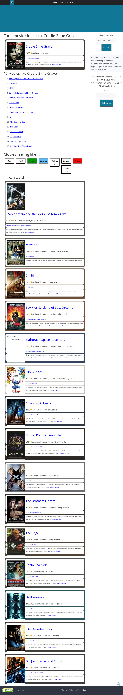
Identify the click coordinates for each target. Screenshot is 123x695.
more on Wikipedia (56, 64)
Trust (21, 161)
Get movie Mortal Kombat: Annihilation (35, 447)
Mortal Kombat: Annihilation (21, 112)
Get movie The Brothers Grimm (33, 512)
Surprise (43, 161)
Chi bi (11, 88)
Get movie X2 (29, 480)
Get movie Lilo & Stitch (31, 383)
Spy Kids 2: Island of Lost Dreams (23, 93)
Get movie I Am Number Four (33, 640)
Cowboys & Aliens (16, 107)
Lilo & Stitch (14, 103)
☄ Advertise (81, 690)
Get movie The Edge (31, 544)
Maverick (13, 83)
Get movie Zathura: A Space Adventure (35, 351)
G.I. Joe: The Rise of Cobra (22, 146)
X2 (10, 117)
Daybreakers (15, 136)
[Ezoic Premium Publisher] (7, 691)
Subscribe (106, 103)
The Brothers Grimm (19, 122)
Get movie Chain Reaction (32, 576)
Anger (77, 161)
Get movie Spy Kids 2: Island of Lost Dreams (36, 319)
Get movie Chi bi (30, 287)
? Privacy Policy (67, 690)
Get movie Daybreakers (31, 608)
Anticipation (66, 169)
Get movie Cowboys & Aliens (33, 415)
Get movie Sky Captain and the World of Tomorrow (18, 225)
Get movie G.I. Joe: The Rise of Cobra (35, 672)
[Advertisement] (61, 18)
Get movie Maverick (30, 256)
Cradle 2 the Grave (39, 46)
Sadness (54, 162)
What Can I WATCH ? (63, 2)
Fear (32, 161)
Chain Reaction (16, 132)
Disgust (66, 161)
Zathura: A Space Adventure (21, 98)
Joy (9, 161)
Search (106, 47)
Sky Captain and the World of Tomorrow (26, 78)
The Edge (14, 127)
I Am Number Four (18, 141)
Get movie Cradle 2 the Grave (33, 58)
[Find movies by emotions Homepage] (12, 2)
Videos (21, 690)
